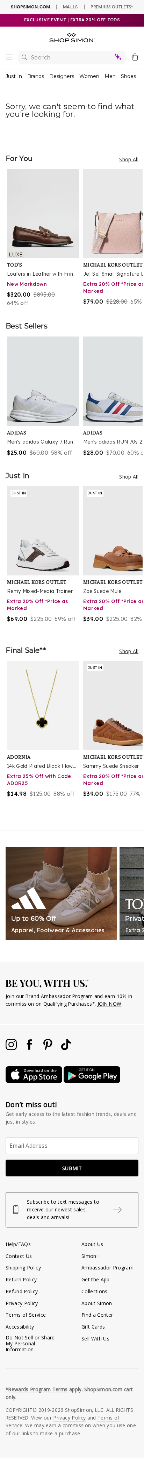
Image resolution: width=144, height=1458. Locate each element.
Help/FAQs (18, 1244)
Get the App (95, 1279)
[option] (45, 238)
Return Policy (21, 1279)
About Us (92, 1244)
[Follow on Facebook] (30, 1048)
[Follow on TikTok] (66, 1048)
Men (110, 76)
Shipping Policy (23, 1267)
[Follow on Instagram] (12, 1048)
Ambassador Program (107, 1267)
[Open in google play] (92, 1081)
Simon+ (90, 1256)
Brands (35, 76)
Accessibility (20, 1326)
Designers (61, 76)
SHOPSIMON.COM (30, 6)
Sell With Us (95, 1338)
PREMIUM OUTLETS (112, 6)
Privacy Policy (22, 1303)
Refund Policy (22, 1291)
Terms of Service (26, 1314)
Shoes (128, 76)
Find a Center (97, 1314)
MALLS (70, 6)
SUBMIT (72, 1168)
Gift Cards (93, 1326)
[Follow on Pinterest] (48, 1048)
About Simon (96, 1303)
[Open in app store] (35, 1081)
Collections (94, 1291)
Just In (14, 76)
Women (89, 76)
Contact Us (19, 1256)
